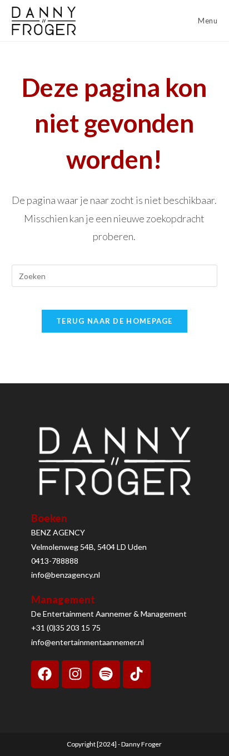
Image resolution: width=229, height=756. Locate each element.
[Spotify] (106, 674)
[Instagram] (75, 674)
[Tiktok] (137, 674)
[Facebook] (45, 674)
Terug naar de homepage (114, 320)
